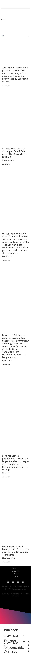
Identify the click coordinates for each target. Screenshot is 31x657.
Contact (10, 651)
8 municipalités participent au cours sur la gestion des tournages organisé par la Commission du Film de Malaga (15, 462)
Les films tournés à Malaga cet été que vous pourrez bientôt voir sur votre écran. (15, 550)
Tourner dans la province (10, 641)
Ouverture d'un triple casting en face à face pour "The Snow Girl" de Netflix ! (15, 152)
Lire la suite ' (6, 86)
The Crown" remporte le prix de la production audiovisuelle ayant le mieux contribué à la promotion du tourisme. (15, 73)
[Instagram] (22, 581)
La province (10, 635)
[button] (15, 8)
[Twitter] (13, 581)
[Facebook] (8, 581)
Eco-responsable (13, 647)
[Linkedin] (18, 581)
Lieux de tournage (11, 629)
